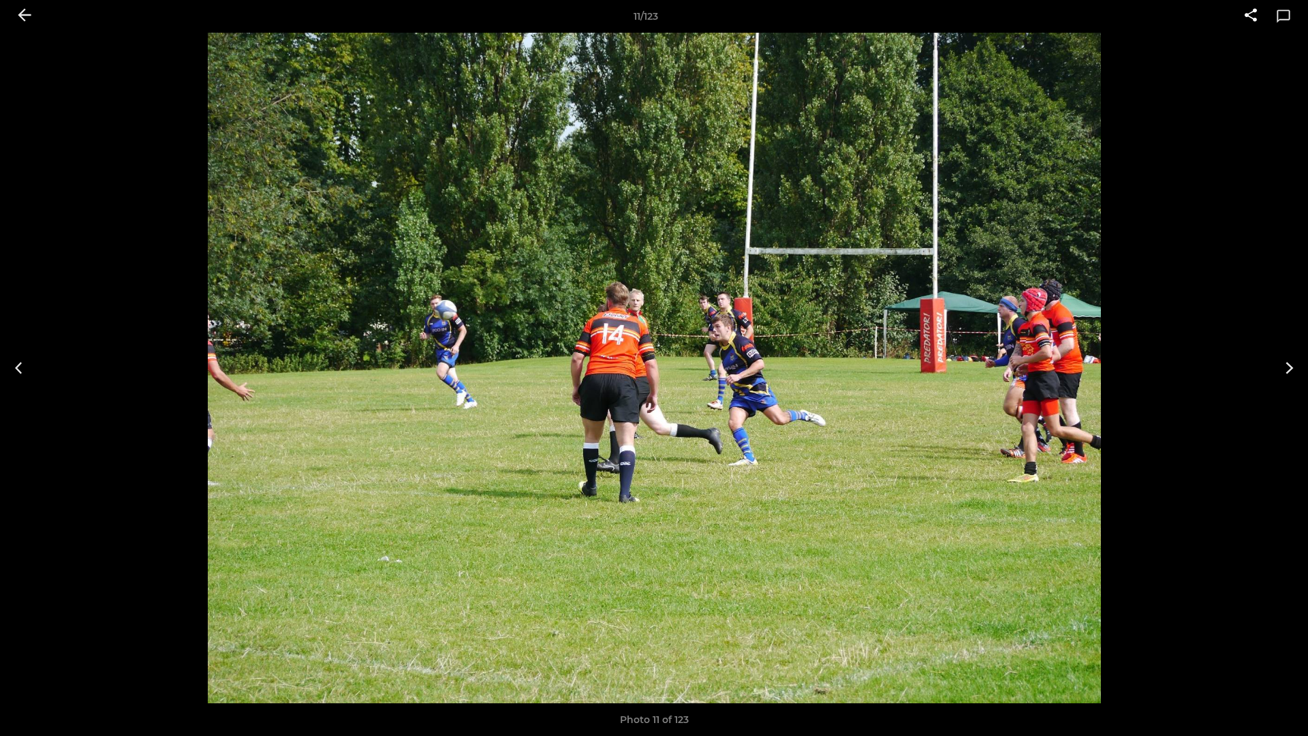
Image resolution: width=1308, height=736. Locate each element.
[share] (1251, 16)
